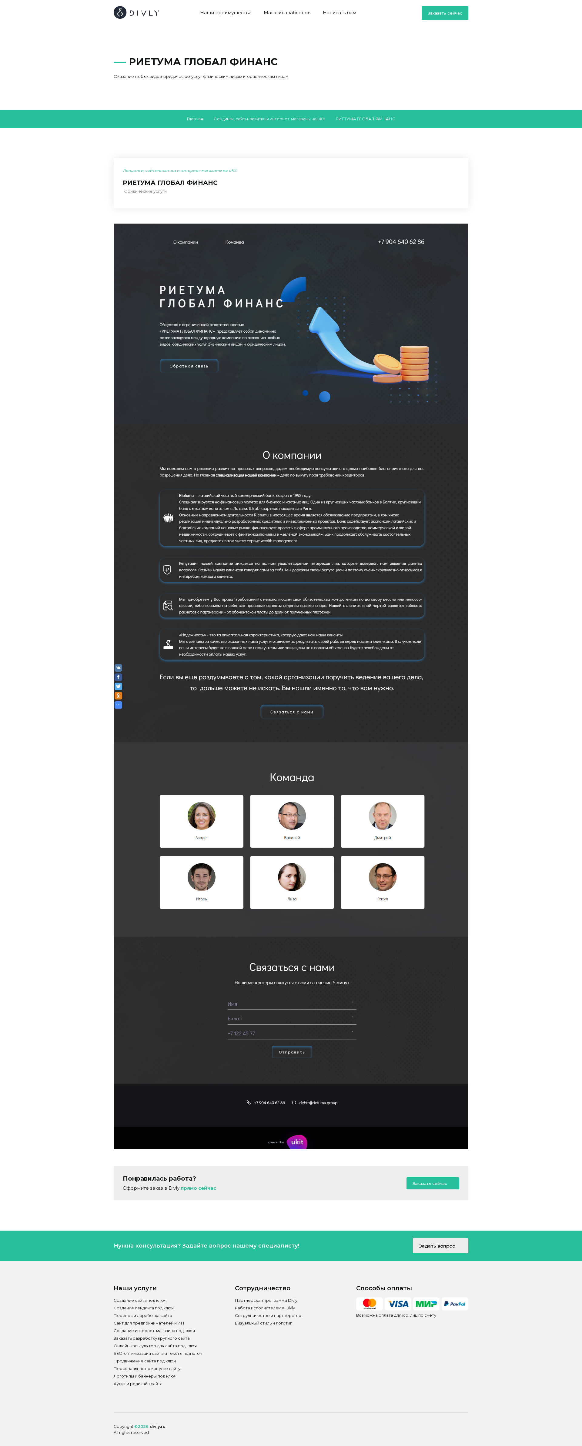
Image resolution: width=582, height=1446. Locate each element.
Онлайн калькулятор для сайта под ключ (155, 1345)
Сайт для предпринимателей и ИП (149, 1323)
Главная (195, 118)
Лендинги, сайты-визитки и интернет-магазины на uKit (269, 118)
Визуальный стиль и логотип (264, 1323)
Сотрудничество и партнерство (268, 1315)
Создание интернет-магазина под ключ (154, 1330)
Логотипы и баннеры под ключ (145, 1376)
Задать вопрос (437, 1246)
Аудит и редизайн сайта (138, 1383)
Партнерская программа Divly (266, 1300)
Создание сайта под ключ (140, 1300)
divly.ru (158, 1426)
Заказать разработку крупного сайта (152, 1338)
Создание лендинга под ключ (144, 1307)
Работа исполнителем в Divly (265, 1307)
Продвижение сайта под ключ (145, 1360)
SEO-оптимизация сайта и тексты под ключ (158, 1353)
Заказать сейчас (445, 13)
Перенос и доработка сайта (143, 1315)
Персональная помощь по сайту (147, 1368)
